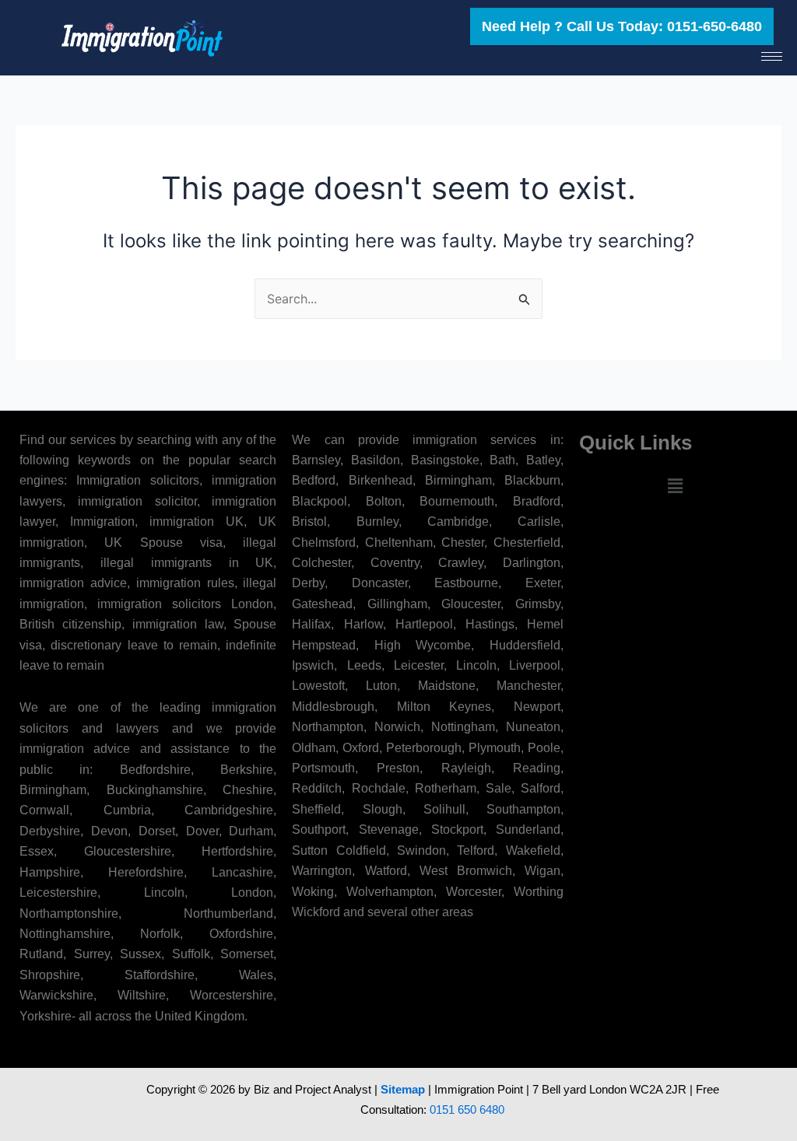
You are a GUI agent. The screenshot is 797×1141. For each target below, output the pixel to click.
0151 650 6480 (467, 1109)
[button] (675, 485)
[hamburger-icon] (771, 56)
